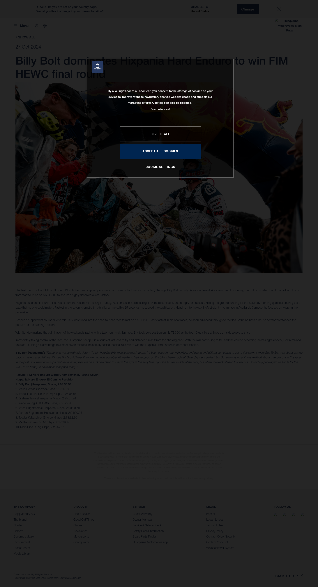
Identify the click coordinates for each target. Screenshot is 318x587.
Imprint (167, 109)
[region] (160, 118)
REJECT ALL (160, 134)
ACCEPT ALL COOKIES (160, 151)
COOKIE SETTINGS (160, 166)
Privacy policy (157, 109)
